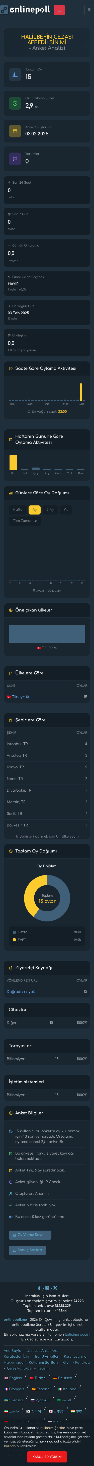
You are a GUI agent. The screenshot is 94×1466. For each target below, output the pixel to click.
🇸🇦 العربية (64, 1400)
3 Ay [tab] (50, 509)
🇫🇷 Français (14, 1389)
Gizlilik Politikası (76, 1362)
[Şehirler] (27, 697)
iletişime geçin (77, 1334)
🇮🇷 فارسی (11, 1411)
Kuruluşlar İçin (16, 1356)
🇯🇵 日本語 (56, 1411)
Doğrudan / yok (21, 992)
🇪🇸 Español (41, 1389)
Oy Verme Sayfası (32, 1235)
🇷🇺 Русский (40, 1400)
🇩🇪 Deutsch (62, 1378)
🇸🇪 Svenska (13, 1400)
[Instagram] (47, 1288)
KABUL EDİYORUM (47, 1457)
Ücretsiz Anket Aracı (43, 1351)
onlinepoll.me (15, 1320)
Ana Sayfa (12, 1351)
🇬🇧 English (13, 1378)
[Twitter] (55, 1288)
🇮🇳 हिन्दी (76, 1411)
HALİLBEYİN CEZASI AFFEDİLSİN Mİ (47, 39)
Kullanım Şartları (53, 1428)
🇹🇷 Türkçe (38, 1378)
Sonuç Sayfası (30, 1250)
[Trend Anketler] (59, 10)
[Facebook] (39, 1288)
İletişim (44, 1368)
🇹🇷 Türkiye (16, 697)
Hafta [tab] (18, 509)
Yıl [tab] (66, 509)
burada (10, 1446)
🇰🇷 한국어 (33, 1411)
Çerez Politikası (19, 1368)
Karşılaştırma (75, 1356)
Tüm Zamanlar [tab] (25, 521)
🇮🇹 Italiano (67, 1389)
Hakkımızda (14, 1362)
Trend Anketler (46, 1356)
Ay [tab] (35, 509)
